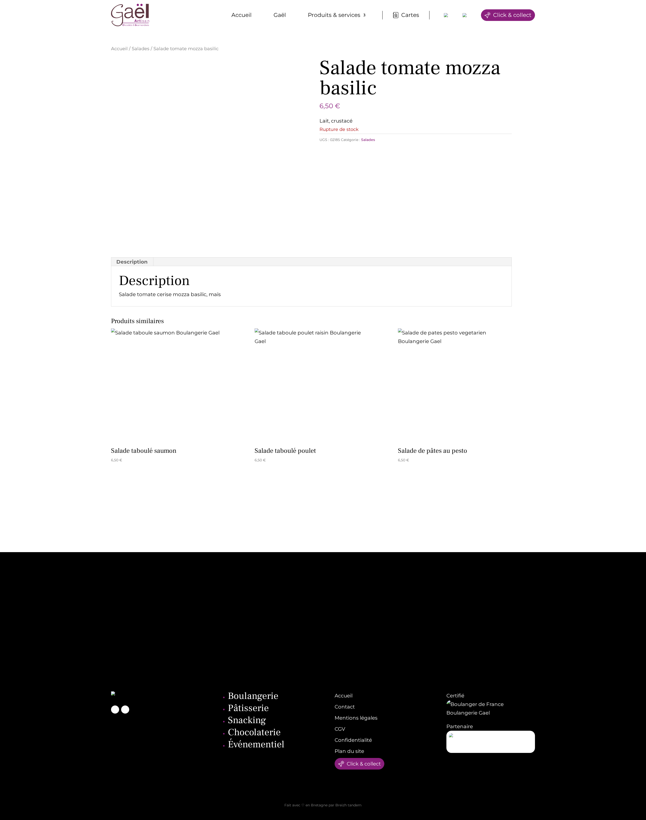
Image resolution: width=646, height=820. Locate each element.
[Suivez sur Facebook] (115, 709)
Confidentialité (353, 740)
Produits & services (334, 15)
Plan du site (349, 751)
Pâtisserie (248, 708)
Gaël (280, 15)
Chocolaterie (254, 732)
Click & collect (512, 15)
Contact (345, 707)
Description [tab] (132, 262)
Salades (140, 48)
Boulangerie (253, 696)
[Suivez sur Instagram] (125, 709)
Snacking (247, 720)
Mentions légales (356, 718)
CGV (340, 729)
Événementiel (256, 744)
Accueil (241, 15)
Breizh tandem (348, 805)
